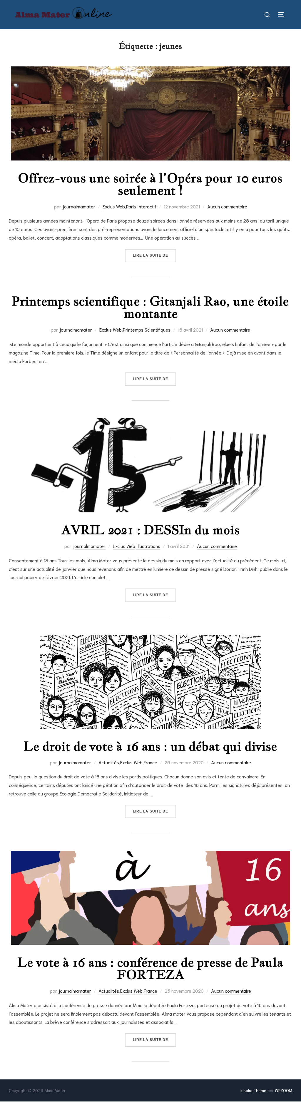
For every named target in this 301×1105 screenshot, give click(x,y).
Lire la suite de (154, 255)
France (150, 762)
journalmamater (78, 206)
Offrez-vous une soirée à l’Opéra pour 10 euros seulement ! (150, 184)
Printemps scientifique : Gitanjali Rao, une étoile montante (150, 307)
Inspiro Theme (253, 1090)
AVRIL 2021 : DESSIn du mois (150, 530)
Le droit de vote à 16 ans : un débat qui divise (150, 746)
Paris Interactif (141, 206)
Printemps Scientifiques (146, 329)
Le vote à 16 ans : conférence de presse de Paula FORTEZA (150, 968)
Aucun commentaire (227, 206)
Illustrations (148, 546)
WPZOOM (283, 1090)
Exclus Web (114, 206)
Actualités (108, 762)
